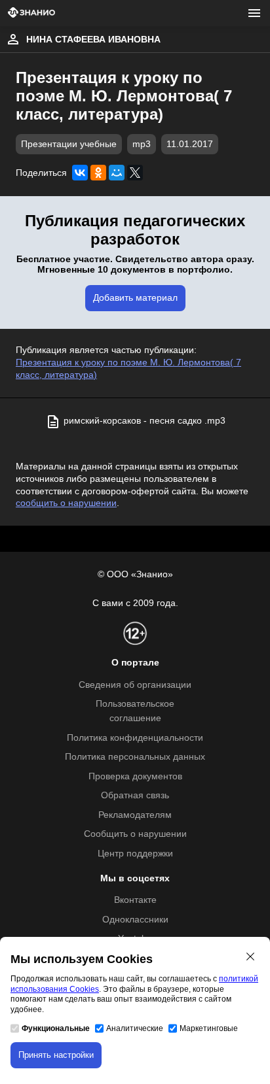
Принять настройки (56, 1055)
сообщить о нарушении (66, 503)
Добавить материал (135, 298)
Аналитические (134, 1028)
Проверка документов (135, 776)
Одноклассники (135, 919)
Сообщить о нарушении (135, 834)
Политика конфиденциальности (135, 738)
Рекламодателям (135, 815)
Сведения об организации (135, 685)
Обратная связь (135, 795)
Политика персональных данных (135, 757)
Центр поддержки (135, 853)
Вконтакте (135, 900)
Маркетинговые (209, 1028)
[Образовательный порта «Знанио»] (31, 13)
